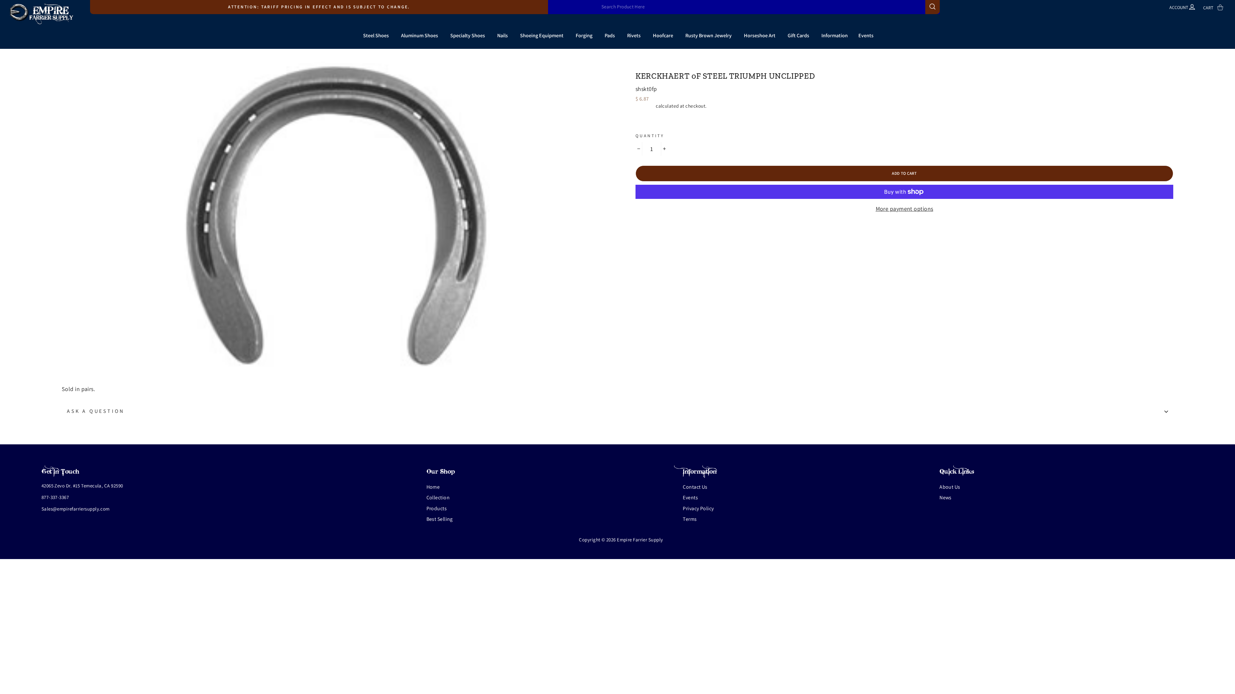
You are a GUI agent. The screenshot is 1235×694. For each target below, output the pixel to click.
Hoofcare (663, 35)
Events (866, 35)
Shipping (645, 105)
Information (834, 35)
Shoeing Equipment (541, 35)
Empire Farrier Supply (672, 64)
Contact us (695, 487)
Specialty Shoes (467, 35)
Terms (690, 519)
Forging (584, 35)
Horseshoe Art (759, 35)
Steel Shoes (376, 35)
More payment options (904, 208)
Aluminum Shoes (419, 35)
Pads (610, 35)
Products (436, 508)
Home (433, 487)
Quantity (650, 135)
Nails (502, 35)
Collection (438, 497)
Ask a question (95, 411)
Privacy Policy (698, 508)
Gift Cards (798, 35)
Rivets (634, 35)
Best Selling (439, 519)
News (945, 497)
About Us (949, 487)
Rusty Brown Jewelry (708, 35)
